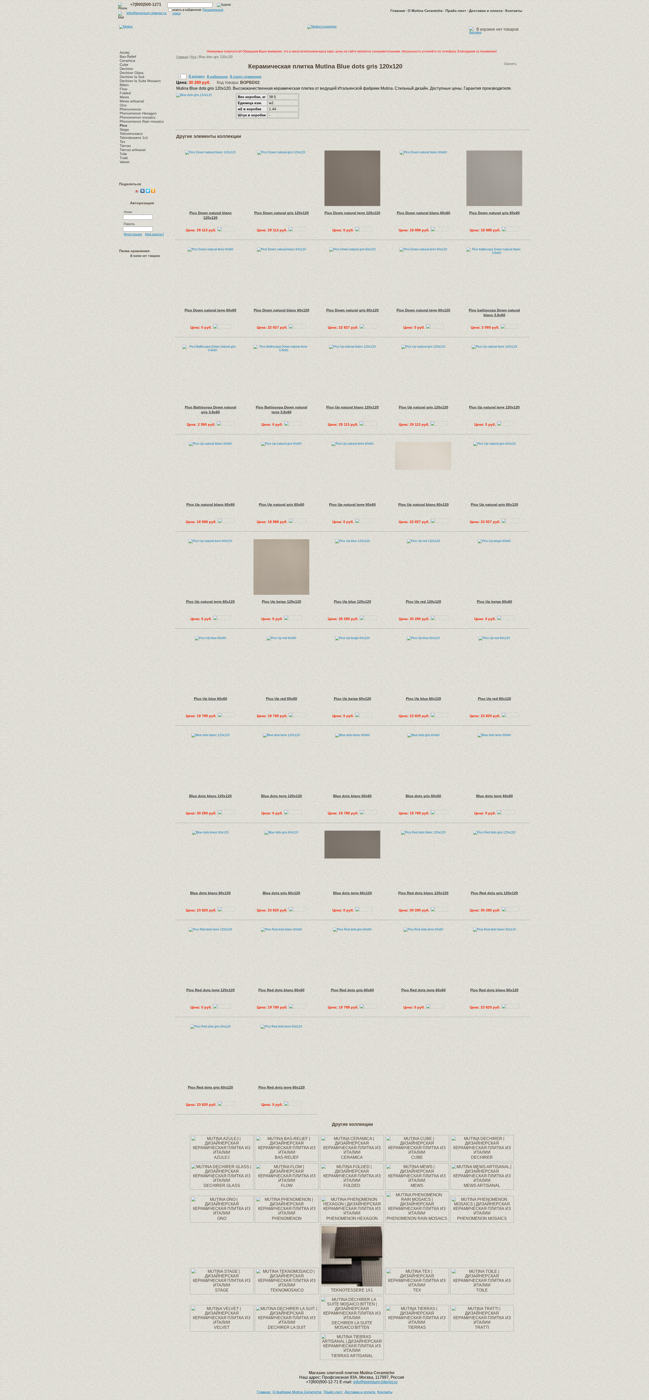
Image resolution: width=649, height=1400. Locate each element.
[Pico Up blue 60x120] (439, 716)
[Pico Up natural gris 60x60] (297, 522)
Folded (125, 93)
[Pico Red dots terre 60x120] (293, 1105)
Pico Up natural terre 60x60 (352, 504)
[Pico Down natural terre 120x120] (364, 230)
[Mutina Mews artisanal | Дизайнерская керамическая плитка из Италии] (482, 1180)
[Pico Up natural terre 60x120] (222, 619)
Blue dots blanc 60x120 (210, 893)
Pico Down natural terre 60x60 (210, 310)
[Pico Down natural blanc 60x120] (297, 327)
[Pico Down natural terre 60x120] (435, 327)
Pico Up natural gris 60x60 (281, 504)
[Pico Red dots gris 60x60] (368, 1007)
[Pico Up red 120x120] (439, 619)
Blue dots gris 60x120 (281, 893)
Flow (123, 89)
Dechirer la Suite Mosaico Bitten (352, 1325)
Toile (123, 154)
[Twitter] (148, 191)
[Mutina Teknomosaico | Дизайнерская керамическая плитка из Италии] (286, 1285)
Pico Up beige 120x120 (281, 602)
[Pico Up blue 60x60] (226, 716)
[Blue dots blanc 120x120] (226, 813)
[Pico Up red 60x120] (510, 716)
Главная (397, 11)
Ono (123, 105)
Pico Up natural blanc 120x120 (352, 407)
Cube (124, 65)
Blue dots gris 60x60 (423, 796)
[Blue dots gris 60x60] (439, 813)
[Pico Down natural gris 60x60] (510, 230)
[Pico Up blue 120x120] (368, 619)
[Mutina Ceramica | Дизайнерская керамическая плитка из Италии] (351, 1152)
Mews (124, 97)
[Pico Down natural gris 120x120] (297, 230)
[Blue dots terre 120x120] (293, 813)
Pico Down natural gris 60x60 (494, 213)
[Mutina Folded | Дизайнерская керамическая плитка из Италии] (351, 1180)
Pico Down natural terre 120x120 (352, 213)
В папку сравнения (245, 76)
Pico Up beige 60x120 (352, 699)
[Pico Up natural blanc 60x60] (226, 522)
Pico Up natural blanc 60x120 (423, 504)
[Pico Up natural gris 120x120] (439, 424)
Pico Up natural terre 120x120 (494, 407)
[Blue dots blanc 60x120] (226, 910)
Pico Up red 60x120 (494, 699)
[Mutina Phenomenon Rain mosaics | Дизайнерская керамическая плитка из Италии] (417, 1213)
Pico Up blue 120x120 (352, 602)
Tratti (124, 158)
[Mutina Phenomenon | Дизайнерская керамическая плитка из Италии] (286, 1213)
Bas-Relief (128, 56)
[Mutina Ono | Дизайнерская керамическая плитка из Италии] (221, 1213)
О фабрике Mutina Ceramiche (297, 1392)
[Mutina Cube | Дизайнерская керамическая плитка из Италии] (417, 1152)
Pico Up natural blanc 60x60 (210, 504)
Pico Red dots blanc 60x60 (281, 990)
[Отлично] (498, 63)
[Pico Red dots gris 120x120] (510, 910)
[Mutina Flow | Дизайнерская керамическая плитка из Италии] (286, 1180)
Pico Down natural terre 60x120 (423, 310)
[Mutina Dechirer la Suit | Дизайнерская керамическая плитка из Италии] (286, 1322)
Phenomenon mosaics (137, 117)
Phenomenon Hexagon (138, 113)
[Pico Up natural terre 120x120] (506, 424)
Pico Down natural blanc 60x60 (423, 213)
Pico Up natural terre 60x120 (210, 602)
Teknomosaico (131, 134)
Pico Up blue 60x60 (210, 699)
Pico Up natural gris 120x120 (423, 407)
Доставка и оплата (485, 11)
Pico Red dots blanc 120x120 (423, 893)
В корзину (197, 76)
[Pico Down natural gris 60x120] (368, 327)
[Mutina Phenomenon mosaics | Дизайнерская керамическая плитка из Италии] (482, 1213)
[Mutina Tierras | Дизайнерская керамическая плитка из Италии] (417, 1322)
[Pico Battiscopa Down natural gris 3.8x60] (225, 424)
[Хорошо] (493, 63)
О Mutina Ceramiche (425, 11)
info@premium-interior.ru (147, 13)
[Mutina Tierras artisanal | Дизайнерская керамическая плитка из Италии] (351, 1350)
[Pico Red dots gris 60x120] (226, 1105)
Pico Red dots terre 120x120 (210, 990)
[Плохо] (483, 63)
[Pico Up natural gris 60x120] (510, 522)
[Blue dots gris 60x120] (297, 910)
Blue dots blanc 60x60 (352, 796)
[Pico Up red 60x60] (297, 716)
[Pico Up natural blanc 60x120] (439, 522)
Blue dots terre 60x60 (494, 796)
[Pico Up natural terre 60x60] (364, 522)
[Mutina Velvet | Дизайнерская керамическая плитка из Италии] (221, 1322)
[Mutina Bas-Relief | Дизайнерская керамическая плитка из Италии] (286, 1152)
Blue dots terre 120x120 (281, 796)
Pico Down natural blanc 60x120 (281, 310)
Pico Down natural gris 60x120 (352, 310)
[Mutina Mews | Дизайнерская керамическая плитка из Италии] (417, 1180)
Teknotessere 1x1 (134, 138)
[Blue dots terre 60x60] (506, 813)
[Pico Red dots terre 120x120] (222, 1007)
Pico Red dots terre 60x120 (281, 1087)
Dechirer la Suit (132, 77)
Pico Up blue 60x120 (423, 699)
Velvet (124, 162)
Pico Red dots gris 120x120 (494, 893)
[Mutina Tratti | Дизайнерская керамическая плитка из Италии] (482, 1322)
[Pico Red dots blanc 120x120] (439, 910)
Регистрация (133, 234)
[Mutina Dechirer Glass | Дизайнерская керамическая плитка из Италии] (221, 1180)
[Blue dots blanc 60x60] (368, 813)
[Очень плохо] (478, 63)
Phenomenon (130, 109)
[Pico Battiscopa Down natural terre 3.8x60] (293, 424)
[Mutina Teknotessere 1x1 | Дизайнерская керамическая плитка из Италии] (351, 1285)
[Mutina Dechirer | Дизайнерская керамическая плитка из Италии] (482, 1152)
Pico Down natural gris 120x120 (281, 213)
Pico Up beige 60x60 (494, 602)
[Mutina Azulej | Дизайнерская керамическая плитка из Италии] (221, 1152)
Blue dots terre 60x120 (352, 893)
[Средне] (488, 63)
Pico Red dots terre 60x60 (423, 990)
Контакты (513, 11)
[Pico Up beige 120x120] (293, 619)
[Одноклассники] (153, 191)
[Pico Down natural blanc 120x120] (226, 230)
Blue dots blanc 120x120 (210, 796)
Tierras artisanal (133, 150)
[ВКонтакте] (142, 191)
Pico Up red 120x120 (423, 602)
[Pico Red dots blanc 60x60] (297, 1007)
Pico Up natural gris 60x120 (494, 504)
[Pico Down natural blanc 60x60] (439, 230)
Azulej (124, 52)
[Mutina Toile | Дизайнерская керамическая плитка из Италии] (482, 1285)
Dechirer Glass (131, 73)
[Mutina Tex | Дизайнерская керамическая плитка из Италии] (417, 1285)
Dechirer (126, 69)
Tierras (125, 146)
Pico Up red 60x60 (281, 699)
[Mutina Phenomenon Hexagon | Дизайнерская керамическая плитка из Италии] (351, 1213)
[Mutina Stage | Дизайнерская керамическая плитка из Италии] (221, 1285)
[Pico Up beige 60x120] (364, 716)
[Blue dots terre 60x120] (364, 910)
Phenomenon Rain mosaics (142, 121)
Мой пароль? (154, 234)
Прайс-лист (455, 11)
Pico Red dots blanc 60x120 (494, 990)
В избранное (217, 76)
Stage (124, 129)
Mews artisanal (132, 101)
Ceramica (127, 61)
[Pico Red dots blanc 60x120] (510, 1007)
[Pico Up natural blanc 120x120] (368, 424)
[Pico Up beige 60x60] (506, 619)
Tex (122, 142)
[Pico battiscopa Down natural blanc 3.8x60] (509, 327)
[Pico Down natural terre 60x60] (222, 327)
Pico (123, 125)
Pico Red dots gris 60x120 (210, 1087)
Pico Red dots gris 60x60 (352, 990)
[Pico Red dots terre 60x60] (435, 1007)
